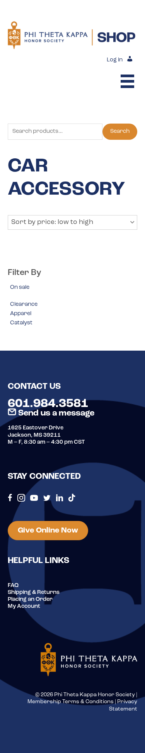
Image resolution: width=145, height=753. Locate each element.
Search (120, 131)
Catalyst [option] (21, 323)
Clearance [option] (24, 304)
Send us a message (55, 413)
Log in (115, 60)
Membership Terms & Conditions (70, 702)
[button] (72, 222)
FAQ (13, 585)
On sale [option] (19, 287)
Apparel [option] (20, 314)
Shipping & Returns (34, 592)
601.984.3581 (48, 404)
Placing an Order (30, 599)
